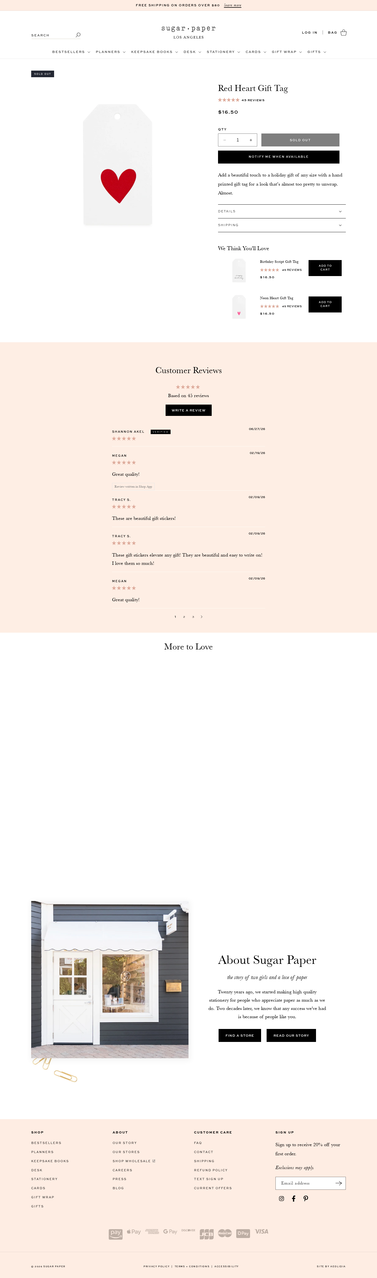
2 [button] (184, 617)
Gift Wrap (42, 1197)
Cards (38, 1188)
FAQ (198, 1143)
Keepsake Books (50, 1161)
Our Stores (126, 1152)
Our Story (125, 1143)
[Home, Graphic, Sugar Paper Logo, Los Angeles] (188, 32)
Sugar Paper (54, 1266)
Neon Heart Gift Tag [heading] (276, 298)
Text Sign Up (209, 1179)
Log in (310, 32)
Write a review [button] (189, 410)
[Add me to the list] (339, 1183)
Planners (42, 1152)
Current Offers (213, 1188)
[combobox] (56, 32)
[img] (124, 438)
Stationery (44, 1179)
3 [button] (193, 617)
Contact (204, 1152)
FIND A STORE (239, 1035)
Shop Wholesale (132, 1161)
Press (120, 1179)
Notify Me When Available (279, 156)
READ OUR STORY (291, 1035)
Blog (118, 1188)
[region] (282, 288)
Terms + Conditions (194, 1266)
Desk (37, 1170)
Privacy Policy (158, 1266)
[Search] (74, 35)
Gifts (37, 1206)
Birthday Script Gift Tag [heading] (279, 261)
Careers (122, 1170)
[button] (70, 51)
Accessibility (226, 1266)
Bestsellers (46, 1143)
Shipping (204, 1161)
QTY (222, 129)
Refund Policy (211, 1170)
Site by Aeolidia (331, 1266)
